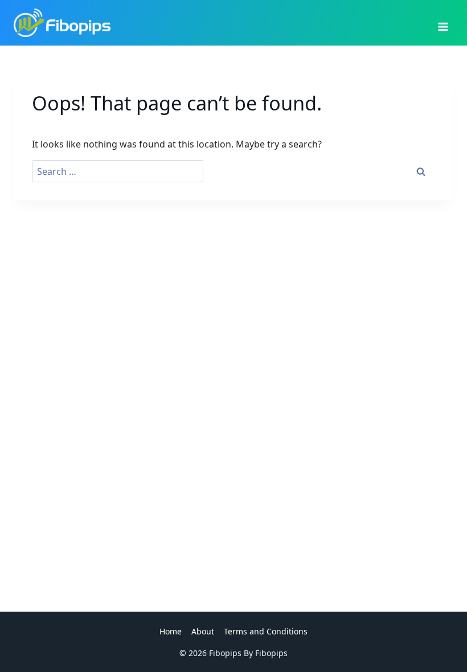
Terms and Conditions (266, 631)
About (202, 631)
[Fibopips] (62, 23)
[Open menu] (442, 22)
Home (170, 631)
